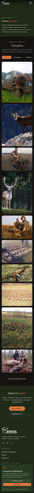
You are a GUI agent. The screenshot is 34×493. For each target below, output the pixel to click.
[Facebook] (3, 443)
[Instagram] (7, 443)
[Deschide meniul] (30, 3)
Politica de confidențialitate (21, 489)
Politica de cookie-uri (8, 489)
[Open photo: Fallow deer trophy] (17, 159)
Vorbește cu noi (17, 414)
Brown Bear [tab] (18, 57)
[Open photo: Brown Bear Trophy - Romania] (17, 82)
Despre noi (5, 458)
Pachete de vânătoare (9, 452)
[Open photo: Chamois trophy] (17, 125)
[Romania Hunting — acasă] (6, 3)
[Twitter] (11, 443)
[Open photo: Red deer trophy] (17, 361)
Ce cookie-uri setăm (17, 481)
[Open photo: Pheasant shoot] (17, 251)
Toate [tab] (6, 57)
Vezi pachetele (16, 408)
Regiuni (4, 455)
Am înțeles (17, 484)
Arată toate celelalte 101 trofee (17, 378)
